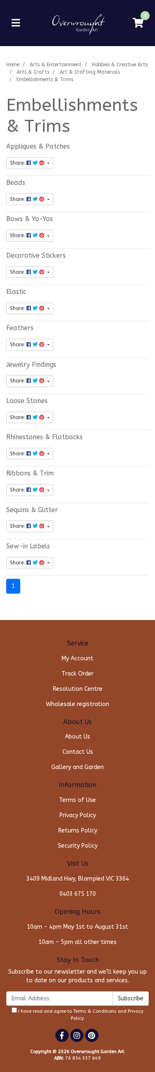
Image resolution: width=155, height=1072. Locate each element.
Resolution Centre (78, 688)
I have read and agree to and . (80, 1015)
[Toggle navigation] (15, 23)
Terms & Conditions (95, 1011)
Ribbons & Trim (30, 473)
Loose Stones (27, 401)
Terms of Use (77, 800)
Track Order (77, 673)
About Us (77, 736)
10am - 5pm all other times (77, 942)
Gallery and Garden (77, 767)
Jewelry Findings (31, 364)
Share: (18, 163)
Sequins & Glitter (32, 510)
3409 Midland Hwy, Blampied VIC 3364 (77, 878)
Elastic (16, 292)
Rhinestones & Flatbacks (44, 437)
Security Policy (78, 845)
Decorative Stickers (36, 255)
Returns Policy (77, 830)
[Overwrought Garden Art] (77, 22)
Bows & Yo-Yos (29, 219)
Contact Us (77, 751)
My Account (77, 658)
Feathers (19, 328)
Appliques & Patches (38, 146)
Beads (15, 182)
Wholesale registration (77, 704)
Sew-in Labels (28, 546)
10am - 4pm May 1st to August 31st (77, 926)
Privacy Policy (78, 815)
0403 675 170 (78, 893)
